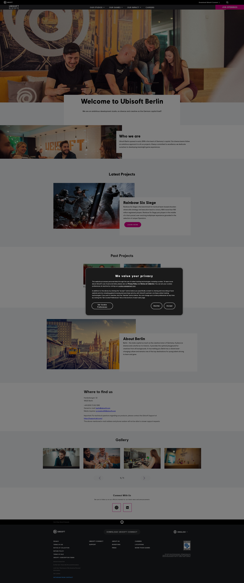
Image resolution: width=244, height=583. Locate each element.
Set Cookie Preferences (102, 306)
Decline (157, 306)
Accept (170, 306)
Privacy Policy (132, 284)
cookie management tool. (127, 286)
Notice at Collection (148, 284)
